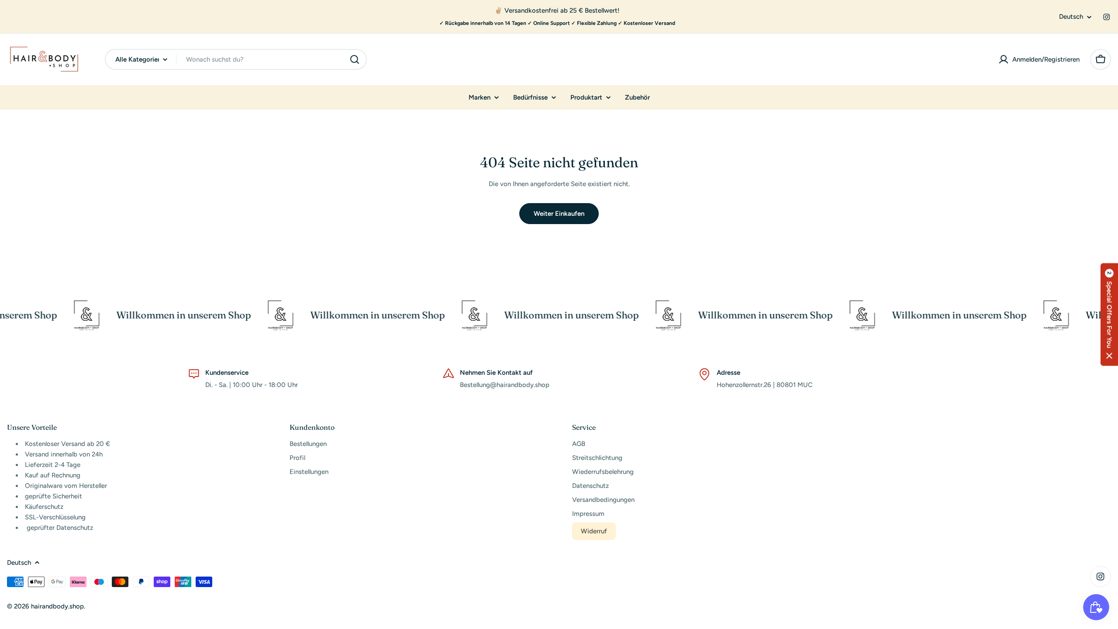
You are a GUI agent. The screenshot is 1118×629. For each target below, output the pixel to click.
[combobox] (236, 59)
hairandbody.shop (57, 606)
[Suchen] (354, 59)
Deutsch (1071, 17)
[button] (1109, 314)
